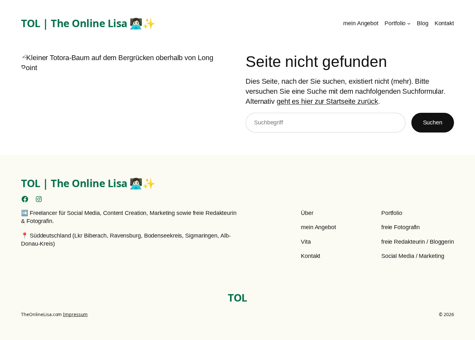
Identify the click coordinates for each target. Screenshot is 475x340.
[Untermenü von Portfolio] (409, 23)
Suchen (432, 122)
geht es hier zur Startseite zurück (327, 101)
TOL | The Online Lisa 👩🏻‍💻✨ (88, 23)
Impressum (75, 314)
